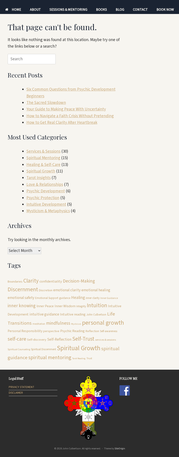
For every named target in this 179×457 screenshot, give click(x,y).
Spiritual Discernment (43, 349)
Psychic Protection (42, 198)
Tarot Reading (79, 358)
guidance (64, 298)
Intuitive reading (73, 314)
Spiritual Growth (40, 171)
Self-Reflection (59, 339)
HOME (16, 9)
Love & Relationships (44, 185)
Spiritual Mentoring (43, 158)
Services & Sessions (43, 151)
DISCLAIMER (16, 393)
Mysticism (76, 324)
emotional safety (21, 297)
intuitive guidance (44, 314)
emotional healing (95, 290)
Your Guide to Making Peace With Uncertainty (66, 109)
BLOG (120, 9)
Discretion (45, 290)
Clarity (31, 281)
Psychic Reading (72, 331)
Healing (78, 298)
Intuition (97, 305)
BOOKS (101, 9)
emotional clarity (67, 290)
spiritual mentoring (49, 357)
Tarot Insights (38, 178)
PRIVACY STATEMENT (21, 387)
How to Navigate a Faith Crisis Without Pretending (70, 116)
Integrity (81, 306)
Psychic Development (45, 191)
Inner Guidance (109, 298)
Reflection (92, 331)
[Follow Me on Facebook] (124, 390)
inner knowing (22, 305)
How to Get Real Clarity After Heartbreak (61, 123)
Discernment (23, 289)
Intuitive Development (46, 204)
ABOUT (35, 9)
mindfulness (58, 323)
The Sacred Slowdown (46, 103)
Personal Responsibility (25, 331)
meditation (39, 324)
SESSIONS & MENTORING (68, 9)
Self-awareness (108, 331)
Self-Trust (83, 339)
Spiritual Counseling (19, 349)
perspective (51, 331)
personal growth (103, 322)
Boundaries (15, 281)
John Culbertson (96, 314)
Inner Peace (45, 306)
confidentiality (51, 281)
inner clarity (93, 298)
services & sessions (105, 340)
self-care (17, 339)
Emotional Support (46, 298)
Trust (89, 358)
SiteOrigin (120, 448)
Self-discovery (36, 339)
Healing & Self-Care (43, 165)
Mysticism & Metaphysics (48, 211)
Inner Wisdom (65, 306)
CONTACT (140, 9)
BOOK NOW (165, 9)
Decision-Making (79, 281)
